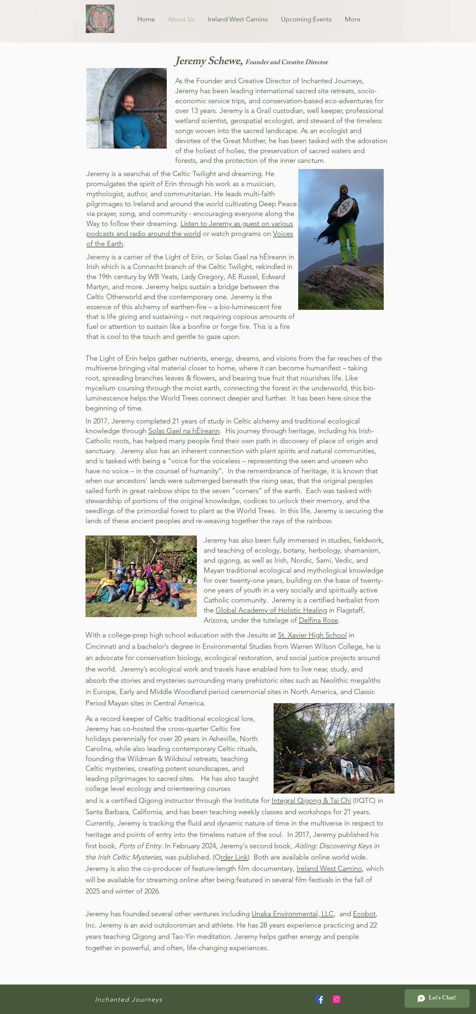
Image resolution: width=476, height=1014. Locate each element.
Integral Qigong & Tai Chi (311, 800)
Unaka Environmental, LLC (293, 913)
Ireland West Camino (329, 868)
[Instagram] (336, 999)
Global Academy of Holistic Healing (271, 610)
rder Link (234, 857)
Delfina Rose (318, 620)
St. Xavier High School (312, 635)
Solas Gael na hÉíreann (184, 430)
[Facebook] (319, 999)
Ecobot (364, 913)
